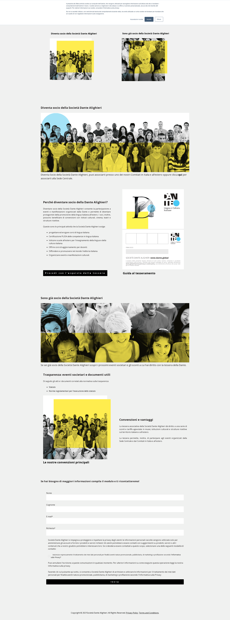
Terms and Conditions (149, 612)
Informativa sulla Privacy (150, 575)
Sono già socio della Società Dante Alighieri (144, 33)
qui (180, 174)
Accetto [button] (149, 19)
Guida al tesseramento (139, 273)
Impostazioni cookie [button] (136, 19)
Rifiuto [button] (159, 19)
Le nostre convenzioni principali (66, 462)
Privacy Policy (132, 612)
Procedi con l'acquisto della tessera (75, 273)
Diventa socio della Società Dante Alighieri (67, 33)
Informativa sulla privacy (59, 566)
